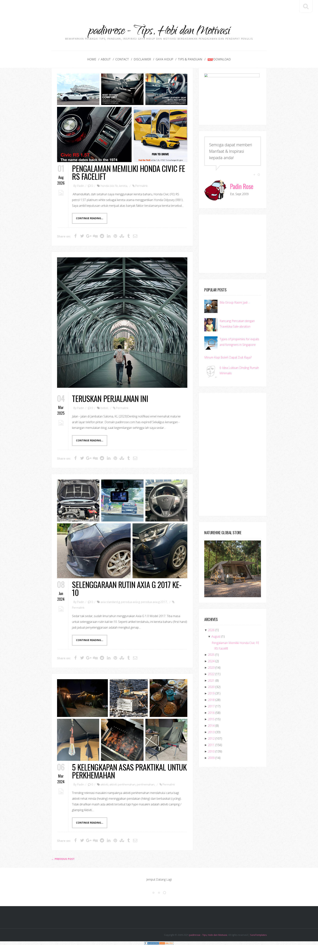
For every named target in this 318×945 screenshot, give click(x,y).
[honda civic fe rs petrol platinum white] (78, 89)
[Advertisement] (159, 8)
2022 (211, 674)
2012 (211, 738)
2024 (211, 661)
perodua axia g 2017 (154, 602)
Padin (80, 186)
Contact (122, 59)
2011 (211, 745)
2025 (211, 655)
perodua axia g (130, 602)
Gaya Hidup (164, 59)
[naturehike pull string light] (78, 740)
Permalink (141, 186)
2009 (211, 758)
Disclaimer (142, 59)
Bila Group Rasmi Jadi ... (235, 302)
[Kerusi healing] (166, 740)
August (215, 636)
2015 (211, 719)
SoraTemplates (258, 935)
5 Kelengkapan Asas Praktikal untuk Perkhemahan (129, 771)
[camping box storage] (129, 698)
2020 (211, 687)
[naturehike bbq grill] (122, 740)
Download (222, 59)
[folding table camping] (168, 698)
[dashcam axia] (122, 501)
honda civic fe (109, 186)
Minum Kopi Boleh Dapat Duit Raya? (228, 357)
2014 (211, 726)
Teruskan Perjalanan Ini (110, 398)
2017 (211, 706)
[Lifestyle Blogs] (151, 943)
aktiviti (104, 784)
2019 (211, 693)
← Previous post (63, 859)
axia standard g (110, 602)
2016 (211, 713)
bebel (104, 408)
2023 (211, 668)
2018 (211, 700)
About (106, 59)
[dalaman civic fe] (166, 89)
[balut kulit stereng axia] (166, 501)
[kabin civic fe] (122, 89)
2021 (211, 680)
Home (91, 59)
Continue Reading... (89, 218)
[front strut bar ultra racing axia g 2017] (78, 501)
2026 (211, 630)
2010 (211, 751)
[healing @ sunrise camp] (82, 698)
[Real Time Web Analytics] (166, 943)
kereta (123, 186)
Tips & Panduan (190, 59)
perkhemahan (145, 784)
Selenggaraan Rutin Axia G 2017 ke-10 (126, 588)
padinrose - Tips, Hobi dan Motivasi (208, 935)
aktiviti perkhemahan (122, 784)
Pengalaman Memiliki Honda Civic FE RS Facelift (128, 172)
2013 (211, 732)
